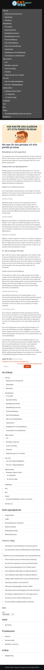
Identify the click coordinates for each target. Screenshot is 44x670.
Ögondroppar (8, 17)
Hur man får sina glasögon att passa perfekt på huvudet (21, 563)
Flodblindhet (6, 101)
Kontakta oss (7, 117)
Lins (6, 62)
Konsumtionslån (9, 640)
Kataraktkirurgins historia (12, 36)
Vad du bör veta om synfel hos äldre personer (18, 598)
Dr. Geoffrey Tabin (11, 97)
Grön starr (6, 78)
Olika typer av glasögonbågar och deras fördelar (19, 586)
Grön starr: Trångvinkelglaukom (14, 85)
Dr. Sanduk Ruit (10, 94)
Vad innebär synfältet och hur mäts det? (17, 582)
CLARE (7, 519)
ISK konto (7, 636)
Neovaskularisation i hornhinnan (14, 523)
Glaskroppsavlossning (11, 530)
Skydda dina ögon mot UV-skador (14, 75)
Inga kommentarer (17, 359)
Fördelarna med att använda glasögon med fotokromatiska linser (22, 555)
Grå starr (5, 11)
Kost (4, 104)
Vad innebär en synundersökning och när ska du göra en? (21, 546)
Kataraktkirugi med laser (12, 33)
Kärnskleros (8, 20)
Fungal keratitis (9, 515)
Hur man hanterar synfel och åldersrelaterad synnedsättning (22, 550)
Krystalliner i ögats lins (11, 65)
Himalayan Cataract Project (13, 91)
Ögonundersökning (10, 30)
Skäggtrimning (9, 656)
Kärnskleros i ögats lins (11, 644)
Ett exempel (8, 27)
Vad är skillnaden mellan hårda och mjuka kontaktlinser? (21, 571)
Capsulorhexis (9, 49)
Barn (4, 107)
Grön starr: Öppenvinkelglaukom (14, 81)
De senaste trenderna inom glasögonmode (29, 364)
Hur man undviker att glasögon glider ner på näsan (19, 602)
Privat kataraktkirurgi (11, 39)
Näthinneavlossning (10, 534)
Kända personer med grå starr (13, 14)
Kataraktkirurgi (7, 23)
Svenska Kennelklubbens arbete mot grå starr (18, 113)
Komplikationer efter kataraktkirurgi (15, 52)
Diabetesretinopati (10, 527)
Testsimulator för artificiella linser (15, 56)
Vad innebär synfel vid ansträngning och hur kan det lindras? (22, 590)
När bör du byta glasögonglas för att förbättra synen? (20, 567)
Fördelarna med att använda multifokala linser (15, 361)
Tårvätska (8, 72)
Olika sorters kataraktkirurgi (13, 46)
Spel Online (8, 625)
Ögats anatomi (7, 59)
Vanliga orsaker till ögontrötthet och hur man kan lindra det (22, 579)
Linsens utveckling (10, 68)
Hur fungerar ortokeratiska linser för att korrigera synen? (21, 594)
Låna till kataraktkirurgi (11, 43)
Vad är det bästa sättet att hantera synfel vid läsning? (21, 559)
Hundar (5, 110)
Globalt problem (7, 88)
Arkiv (3, 612)
